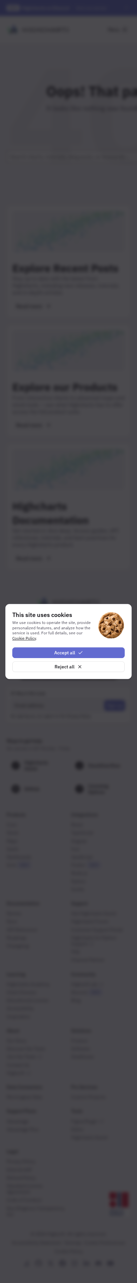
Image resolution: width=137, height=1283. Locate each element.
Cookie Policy (24, 638)
